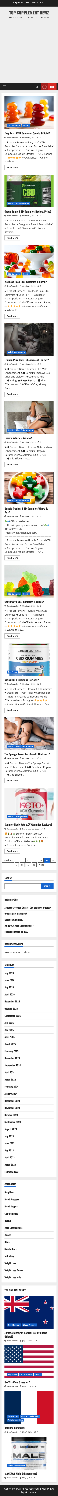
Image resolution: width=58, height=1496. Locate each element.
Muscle (7, 1235)
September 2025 (12, 1015)
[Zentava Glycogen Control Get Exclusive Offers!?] (29, 1312)
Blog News (12, 672)
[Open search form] (37, 87)
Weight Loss (21, 816)
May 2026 (9, 987)
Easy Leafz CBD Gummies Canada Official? (29, 112)
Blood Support (11, 1206)
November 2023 (12, 1108)
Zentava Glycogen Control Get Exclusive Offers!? (27, 907)
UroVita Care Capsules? (15, 913)
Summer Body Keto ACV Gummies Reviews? (29, 804)
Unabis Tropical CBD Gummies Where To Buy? (29, 488)
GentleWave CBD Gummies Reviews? (29, 581)
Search (8, 877)
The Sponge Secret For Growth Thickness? (29, 733)
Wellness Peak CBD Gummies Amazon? (29, 261)
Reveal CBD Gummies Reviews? (29, 659)
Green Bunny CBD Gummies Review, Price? (29, 191)
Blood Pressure (11, 1199)
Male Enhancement (16, 352)
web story (9, 1256)
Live (52, 86)
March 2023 (10, 1164)
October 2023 (11, 1115)
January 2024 (10, 1093)
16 (15, 864)
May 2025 (9, 1030)
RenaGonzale (12, 137)
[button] (4, 87)
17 (22, 864)
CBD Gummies (14, 125)
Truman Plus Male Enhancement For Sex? (29, 339)
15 (53, 860)
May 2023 (9, 1150)
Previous (8, 860)
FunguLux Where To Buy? (16, 931)
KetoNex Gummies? (13, 919)
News (7, 1242)
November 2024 (12, 1058)
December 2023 (12, 1101)
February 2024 (11, 1086)
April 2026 (9, 994)
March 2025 (10, 1044)
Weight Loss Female (13, 1270)
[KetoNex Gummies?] (29, 1407)
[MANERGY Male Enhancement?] (29, 1453)
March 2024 (10, 1079)
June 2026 (9, 980)
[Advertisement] (29, 50)
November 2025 (12, 1001)
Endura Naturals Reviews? (29, 417)
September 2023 (12, 1122)
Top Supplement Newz (29, 13)
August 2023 (10, 1129)
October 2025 (11, 1008)
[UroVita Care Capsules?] (29, 1361)
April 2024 (9, 1072)
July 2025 (9, 1022)
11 (28, 860)
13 (41, 860)
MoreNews (48, 1488)
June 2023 (9, 1143)
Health (26, 125)
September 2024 (12, 1065)
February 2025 (11, 1051)
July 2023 (9, 1136)
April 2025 (9, 1037)
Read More (13, 168)
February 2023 (11, 1171)
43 (34, 864)
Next (41, 864)
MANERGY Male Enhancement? (19, 925)
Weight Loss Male (12, 1277)
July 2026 (9, 973)
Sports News (10, 1249)
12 (34, 860)
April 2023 (9, 1157)
